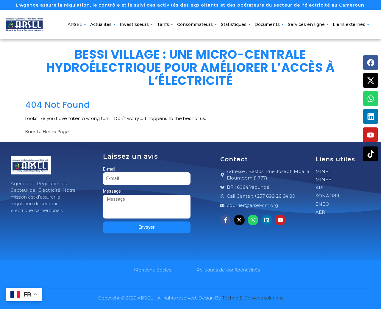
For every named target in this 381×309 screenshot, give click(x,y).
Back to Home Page (47, 131)
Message (112, 191)
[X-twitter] (370, 80)
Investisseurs (134, 24)
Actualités (101, 24)
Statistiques (233, 24)
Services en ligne (306, 24)
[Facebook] (370, 62)
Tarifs (163, 24)
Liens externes (349, 24)
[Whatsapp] (370, 98)
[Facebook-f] (225, 220)
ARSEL (75, 24)
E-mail (109, 169)
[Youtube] (370, 134)
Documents (267, 24)
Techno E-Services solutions (252, 298)
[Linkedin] (370, 116)
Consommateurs (195, 24)
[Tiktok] (370, 153)
